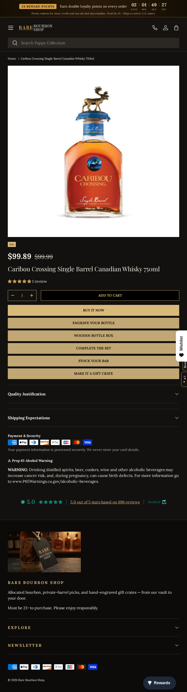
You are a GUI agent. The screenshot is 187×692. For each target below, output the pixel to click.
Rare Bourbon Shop (31, 680)
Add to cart (110, 295)
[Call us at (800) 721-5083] (155, 27)
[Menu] (10, 27)
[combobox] (93, 43)
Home (12, 58)
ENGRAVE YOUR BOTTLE (94, 323)
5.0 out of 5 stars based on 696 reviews (105, 502)
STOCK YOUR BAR (93, 361)
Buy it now (93, 310)
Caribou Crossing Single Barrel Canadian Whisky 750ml (57, 58)
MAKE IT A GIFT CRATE (93, 373)
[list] (93, 151)
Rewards (185, 362)
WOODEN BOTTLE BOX (93, 335)
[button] (176, 27)
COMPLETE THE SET (93, 348)
